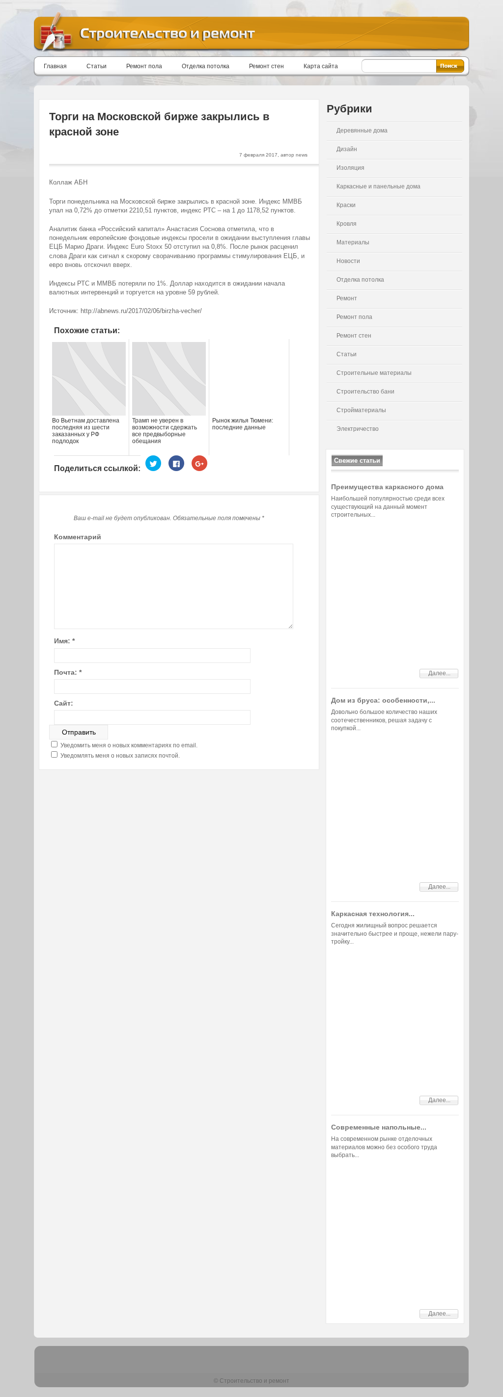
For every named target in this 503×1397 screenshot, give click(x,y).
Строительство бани (365, 391)
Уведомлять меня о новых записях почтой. (120, 755)
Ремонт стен (266, 66)
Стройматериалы (361, 410)
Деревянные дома (362, 130)
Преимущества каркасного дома (387, 487)
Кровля (346, 223)
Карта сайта (321, 66)
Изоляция (350, 167)
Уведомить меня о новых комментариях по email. (128, 745)
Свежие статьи (357, 460)
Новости (348, 261)
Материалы (352, 242)
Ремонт (346, 298)
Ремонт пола (144, 66)
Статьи (96, 66)
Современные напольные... (378, 1127)
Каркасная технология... (373, 914)
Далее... (439, 673)
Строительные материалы (374, 372)
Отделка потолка (205, 66)
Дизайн (346, 149)
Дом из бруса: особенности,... (383, 700)
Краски (346, 205)
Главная (55, 66)
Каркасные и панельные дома (378, 186)
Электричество (357, 428)
